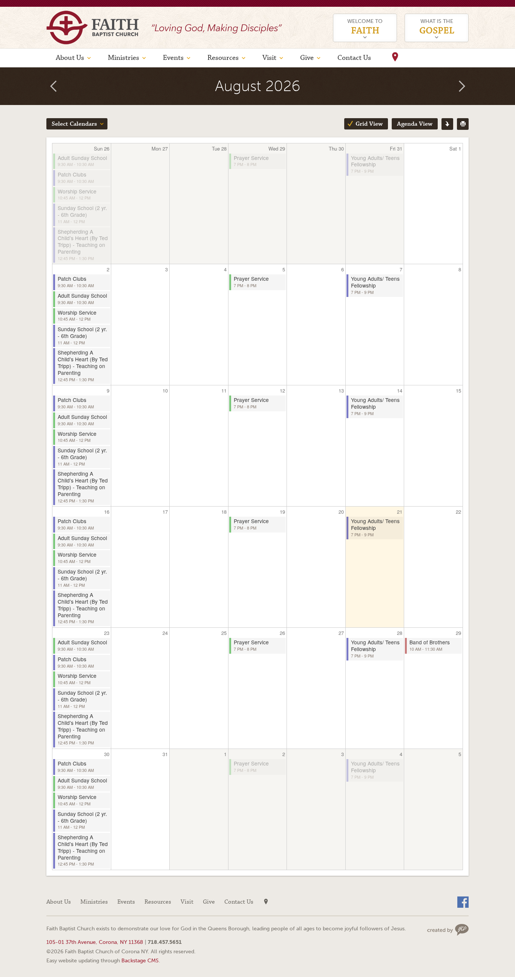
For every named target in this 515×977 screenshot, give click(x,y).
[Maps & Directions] (395, 58)
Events (173, 57)
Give (307, 57)
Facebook (463, 902)
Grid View (369, 124)
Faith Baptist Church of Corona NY (92, 27)
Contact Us (354, 57)
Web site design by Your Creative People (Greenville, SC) (448, 930)
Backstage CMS (140, 960)
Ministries (123, 57)
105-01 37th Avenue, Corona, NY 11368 (94, 942)
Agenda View (414, 124)
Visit (269, 57)
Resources (223, 57)
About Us (70, 57)
